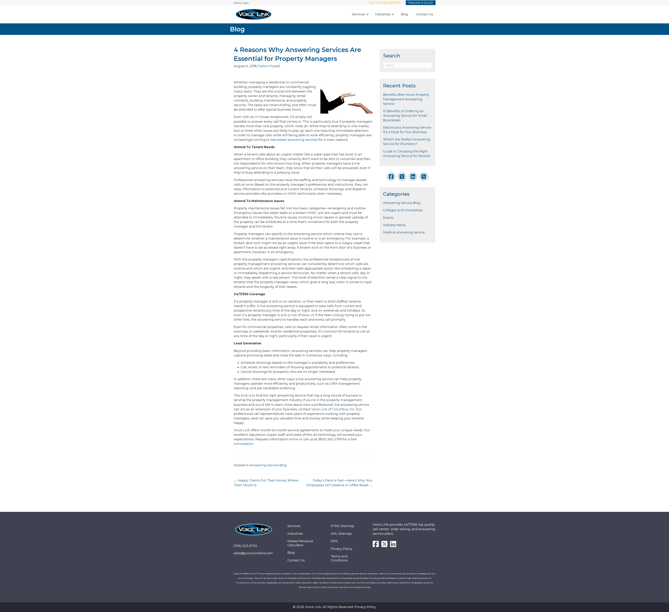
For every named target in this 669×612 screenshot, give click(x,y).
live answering (398, 573)
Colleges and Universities (403, 210)
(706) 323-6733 (245, 546)
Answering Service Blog (268, 465)
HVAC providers (368, 582)
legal (315, 582)
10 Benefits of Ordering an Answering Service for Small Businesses (405, 115)
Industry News (394, 225)
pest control (313, 587)
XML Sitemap (341, 533)
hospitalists (271, 582)
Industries (383, 14)
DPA (334, 541)
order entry (384, 573)
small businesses (387, 578)
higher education (303, 582)
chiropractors (242, 582)
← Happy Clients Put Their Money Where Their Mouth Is (266, 483)
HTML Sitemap (342, 526)
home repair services (359, 587)
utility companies (329, 587)
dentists (261, 582)
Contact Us (424, 14)
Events (388, 218)
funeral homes (403, 578)
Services (358, 14)
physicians (288, 582)
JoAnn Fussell (269, 66)
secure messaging (420, 573)
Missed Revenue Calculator (300, 543)
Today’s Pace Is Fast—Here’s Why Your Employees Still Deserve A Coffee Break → (340, 483)
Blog (404, 14)
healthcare (417, 578)
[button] (367, 14)
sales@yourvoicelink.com (253, 553)
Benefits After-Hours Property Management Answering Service (406, 99)
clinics (253, 582)
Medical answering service (404, 232)
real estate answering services (293, 140)
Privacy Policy (341, 549)
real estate (324, 582)
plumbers (381, 582)
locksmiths (404, 582)
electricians (392, 582)
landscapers (417, 582)
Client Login (241, 3)
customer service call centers (363, 573)
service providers (342, 582)
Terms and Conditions (339, 558)
